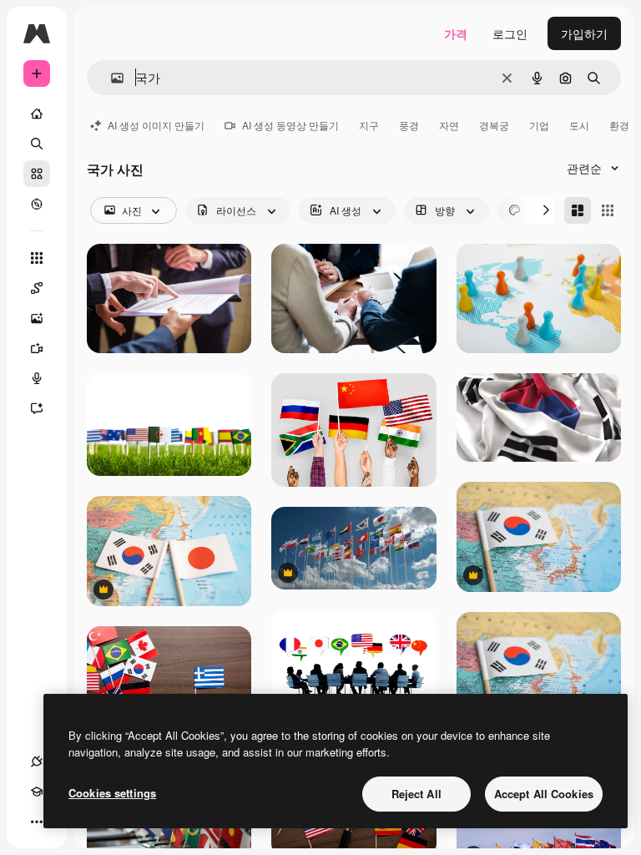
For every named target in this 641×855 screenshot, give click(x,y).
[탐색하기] (36, 203)
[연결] (36, 761)
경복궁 (494, 125)
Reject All (416, 794)
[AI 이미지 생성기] (36, 318)
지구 (369, 125)
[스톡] (36, 173)
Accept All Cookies (543, 794)
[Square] (607, 210)
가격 (455, 33)
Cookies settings (112, 793)
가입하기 (584, 33)
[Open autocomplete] (111, 78)
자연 (449, 125)
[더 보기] (36, 821)
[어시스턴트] (36, 408)
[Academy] (36, 791)
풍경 (409, 125)
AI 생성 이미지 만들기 (156, 125)
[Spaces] (36, 288)
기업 (539, 125)
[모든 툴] (36, 258)
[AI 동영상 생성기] (36, 348)
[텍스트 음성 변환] (36, 378)
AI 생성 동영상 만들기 (290, 125)
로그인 (509, 33)
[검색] (36, 143)
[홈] (36, 113)
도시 (579, 125)
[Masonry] (577, 210)
